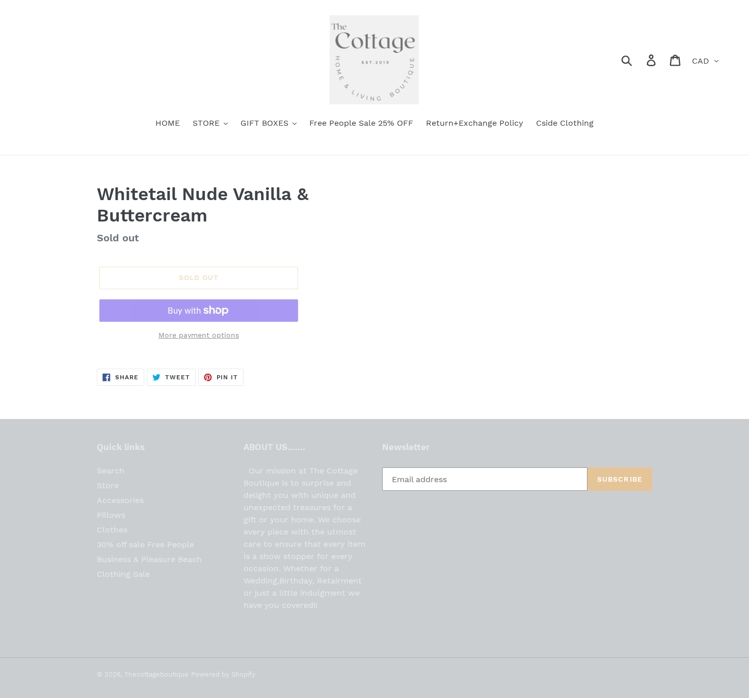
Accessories (120, 500)
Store (108, 485)
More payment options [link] (198, 335)
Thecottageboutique (156, 674)
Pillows (111, 515)
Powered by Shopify (223, 674)
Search (110, 471)
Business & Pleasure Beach (149, 559)
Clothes (112, 530)
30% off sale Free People (145, 544)
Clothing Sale (123, 574)
